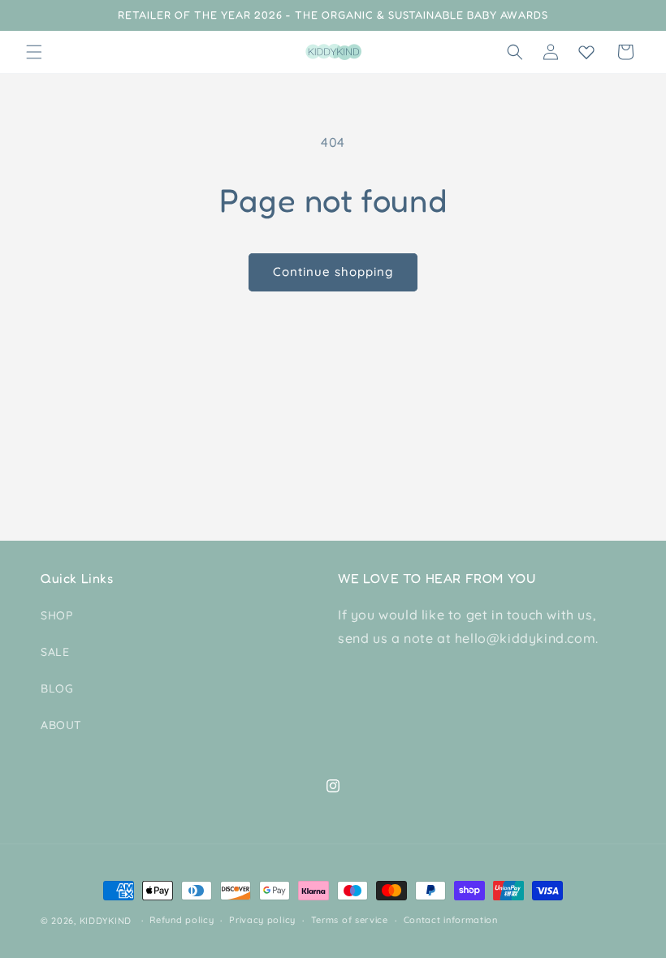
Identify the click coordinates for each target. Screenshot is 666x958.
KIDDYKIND (106, 920)
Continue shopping (333, 271)
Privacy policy (262, 920)
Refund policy (181, 920)
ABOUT (61, 725)
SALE (55, 652)
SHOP (56, 615)
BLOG (57, 688)
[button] (34, 52)
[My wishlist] (586, 52)
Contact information (451, 920)
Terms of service (349, 920)
